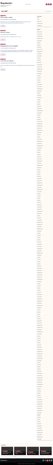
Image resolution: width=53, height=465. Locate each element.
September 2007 (40, 410)
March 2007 (39, 423)
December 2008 (39, 377)
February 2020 (39, 121)
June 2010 (39, 338)
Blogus (29, 463)
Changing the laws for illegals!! (9, 46)
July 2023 (38, 75)
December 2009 (39, 351)
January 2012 (39, 296)
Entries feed (39, 21)
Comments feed (39, 23)
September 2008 (40, 384)
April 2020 (39, 119)
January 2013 (39, 270)
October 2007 (39, 408)
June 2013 (39, 259)
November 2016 (39, 185)
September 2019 (39, 130)
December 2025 (39, 36)
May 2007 (38, 419)
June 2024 (39, 60)
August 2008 (39, 386)
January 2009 (39, 375)
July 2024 (39, 58)
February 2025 (39, 49)
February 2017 (39, 178)
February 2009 (39, 373)
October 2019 (39, 128)
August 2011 (39, 307)
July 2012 (38, 283)
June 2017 (39, 169)
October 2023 (39, 71)
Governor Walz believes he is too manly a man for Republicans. (45, 453)
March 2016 (39, 202)
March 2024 (39, 62)
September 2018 (39, 145)
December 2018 (39, 141)
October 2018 (39, 143)
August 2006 (39, 439)
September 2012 (39, 279)
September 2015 (39, 211)
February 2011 (39, 320)
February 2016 (39, 204)
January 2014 (39, 246)
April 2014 (38, 239)
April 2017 (38, 174)
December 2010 (39, 325)
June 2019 (39, 134)
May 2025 (38, 42)
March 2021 (39, 106)
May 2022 (38, 93)
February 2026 (39, 31)
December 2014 (39, 222)
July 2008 (39, 388)
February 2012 (39, 294)
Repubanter (6, 3)
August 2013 (39, 255)
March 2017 (39, 176)
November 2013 (39, 248)
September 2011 (39, 305)
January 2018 (39, 158)
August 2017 (39, 167)
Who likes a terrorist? (32, 453)
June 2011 (39, 312)
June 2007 (39, 417)
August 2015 (39, 213)
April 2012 (38, 290)
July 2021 (38, 99)
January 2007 (39, 428)
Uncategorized (3, 15)
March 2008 (39, 397)
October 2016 (39, 187)
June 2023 (39, 77)
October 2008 (39, 382)
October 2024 (39, 53)
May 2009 (38, 366)
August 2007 (39, 412)
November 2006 (39, 432)
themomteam (4, 34)
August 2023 (39, 73)
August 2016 (39, 191)
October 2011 (39, 303)
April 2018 (38, 154)
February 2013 (39, 268)
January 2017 (39, 180)
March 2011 (39, 318)
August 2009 (39, 360)
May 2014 (38, 237)
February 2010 (39, 347)
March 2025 (39, 47)
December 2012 (39, 272)
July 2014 (38, 233)
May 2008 (38, 393)
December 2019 (39, 123)
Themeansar (33, 463)
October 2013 (39, 250)
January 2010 (39, 349)
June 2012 (39, 285)
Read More (2, 39)
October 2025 (39, 40)
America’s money (5, 32)
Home (27, 4)
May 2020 (38, 117)
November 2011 (39, 301)
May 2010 (38, 340)
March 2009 (39, 371)
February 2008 (39, 399)
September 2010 (39, 331)
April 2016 (38, 200)
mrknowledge (4, 19)
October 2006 (39, 434)
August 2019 (39, 132)
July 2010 (38, 336)
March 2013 (39, 266)
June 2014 (39, 235)
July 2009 (39, 362)
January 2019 (39, 139)
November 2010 (39, 327)
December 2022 (39, 88)
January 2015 (39, 220)
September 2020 (40, 110)
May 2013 (38, 261)
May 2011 (38, 314)
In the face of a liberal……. (7, 61)
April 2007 (39, 421)
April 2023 (39, 82)
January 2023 (39, 86)
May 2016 (38, 198)
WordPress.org (39, 25)
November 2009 (39, 353)
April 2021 (38, 104)
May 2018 (38, 152)
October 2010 (39, 329)
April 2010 (38, 342)
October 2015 (39, 209)
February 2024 (39, 64)
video (30, 4)
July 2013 (38, 257)
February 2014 (39, 244)
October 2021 (39, 97)
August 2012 (39, 281)
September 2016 (39, 189)
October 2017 (39, 163)
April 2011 (38, 316)
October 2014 (39, 226)
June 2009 (39, 364)
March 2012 (39, 292)
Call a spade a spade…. (6, 17)
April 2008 (39, 395)
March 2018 (39, 156)
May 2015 (38, 215)
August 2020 (39, 112)
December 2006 (39, 430)
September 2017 (39, 165)
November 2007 (39, 406)
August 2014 (39, 231)
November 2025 (39, 38)
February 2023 (39, 84)
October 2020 (39, 108)
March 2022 (39, 95)
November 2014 (39, 224)
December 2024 (39, 51)
